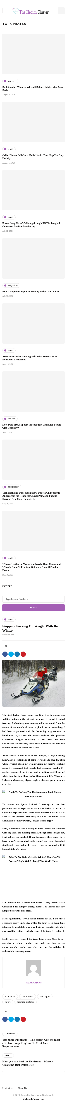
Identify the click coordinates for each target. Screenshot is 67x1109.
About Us (22, 1088)
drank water (27, 996)
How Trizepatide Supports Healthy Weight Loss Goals (30, 291)
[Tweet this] (11, 654)
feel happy (45, 996)
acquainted (10, 996)
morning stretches (25, 1002)
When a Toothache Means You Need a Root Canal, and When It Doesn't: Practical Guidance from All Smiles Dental (31, 567)
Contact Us (7, 1088)
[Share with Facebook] (5, 654)
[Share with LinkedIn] (17, 654)
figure (8, 1002)
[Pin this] (23, 654)
